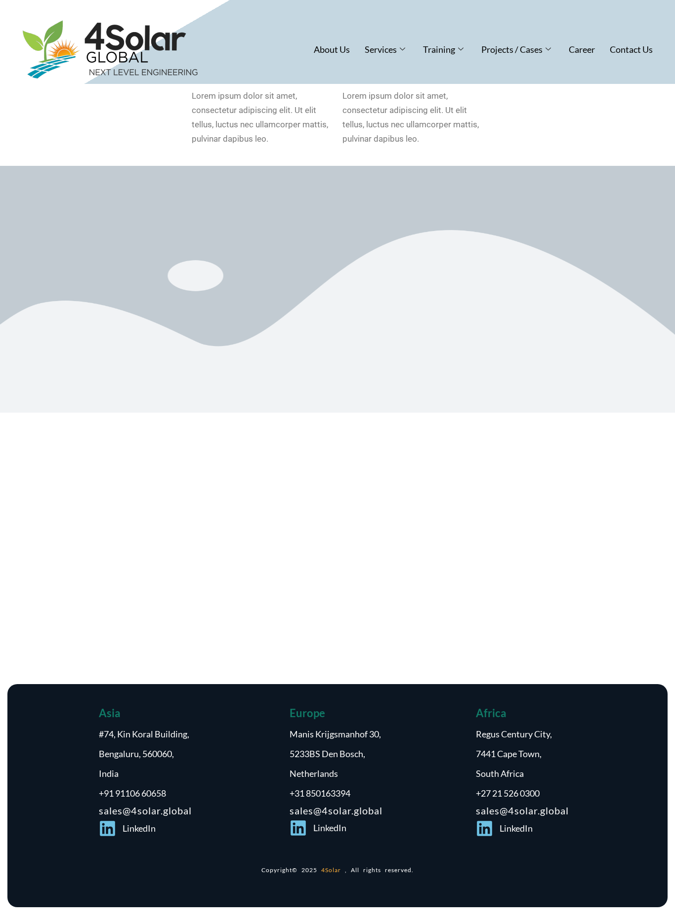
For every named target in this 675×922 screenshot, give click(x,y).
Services (381, 49)
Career (582, 49)
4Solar (333, 870)
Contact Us (631, 49)
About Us (332, 49)
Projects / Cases (512, 49)
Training (439, 49)
